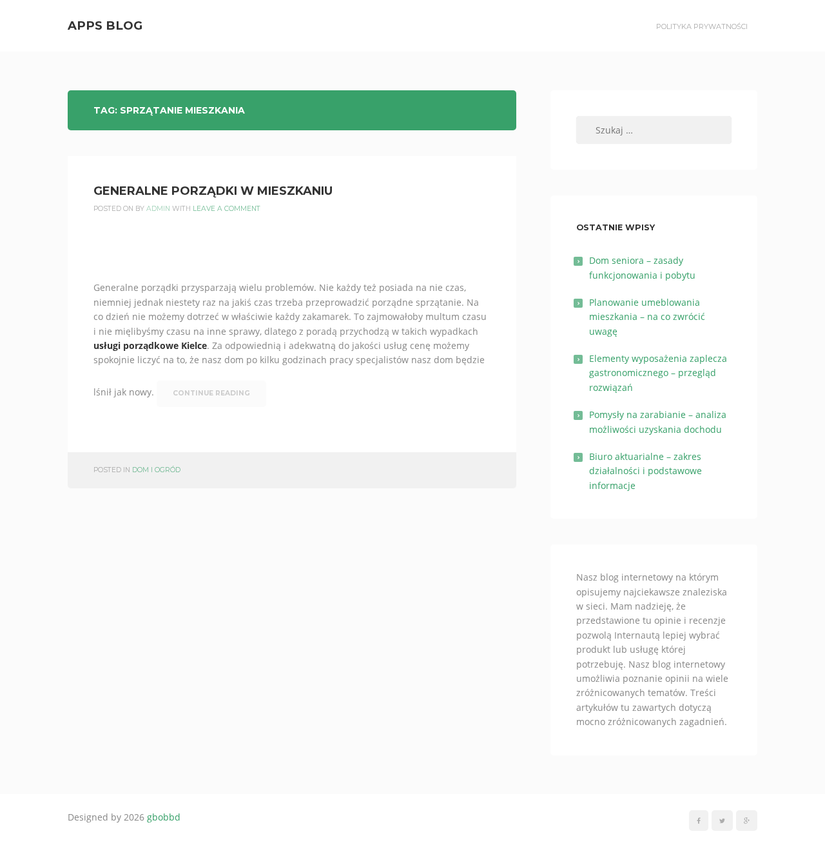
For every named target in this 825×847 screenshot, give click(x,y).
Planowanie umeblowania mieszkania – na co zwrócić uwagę (647, 316)
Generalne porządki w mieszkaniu (213, 191)
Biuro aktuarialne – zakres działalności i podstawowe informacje (645, 471)
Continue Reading (211, 393)
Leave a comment (226, 208)
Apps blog (105, 25)
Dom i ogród (156, 470)
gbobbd (163, 817)
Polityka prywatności (702, 26)
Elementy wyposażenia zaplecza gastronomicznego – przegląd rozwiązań (658, 373)
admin (158, 208)
